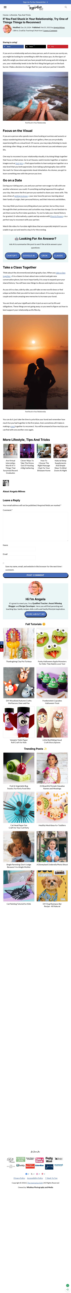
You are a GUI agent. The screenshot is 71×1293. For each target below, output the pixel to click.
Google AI (29, 255)
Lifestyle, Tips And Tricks (20, 15)
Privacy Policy (19, 1178)
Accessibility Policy (35, 1178)
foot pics (19, 163)
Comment (8, 510)
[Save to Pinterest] (1, 650)
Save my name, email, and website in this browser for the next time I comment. (33, 568)
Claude (58, 255)
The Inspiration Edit (35, 1183)
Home (5, 15)
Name (5, 545)
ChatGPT (12, 255)
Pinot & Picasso (56, 216)
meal (13, 426)
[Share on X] (1, 646)
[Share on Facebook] (1, 643)
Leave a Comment (50, 30)
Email (5, 554)
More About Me (35, 614)
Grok (44, 255)
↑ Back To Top (51, 1178)
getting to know (21, 196)
